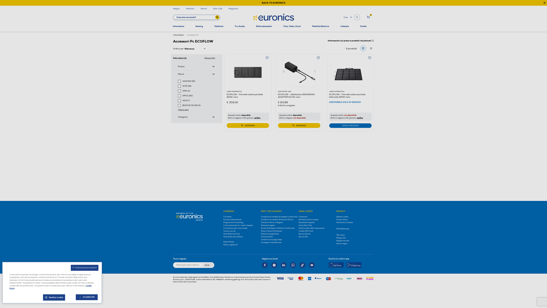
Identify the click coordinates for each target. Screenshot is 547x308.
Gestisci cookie (56, 297)
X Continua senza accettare (85, 268)
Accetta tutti (88, 297)
